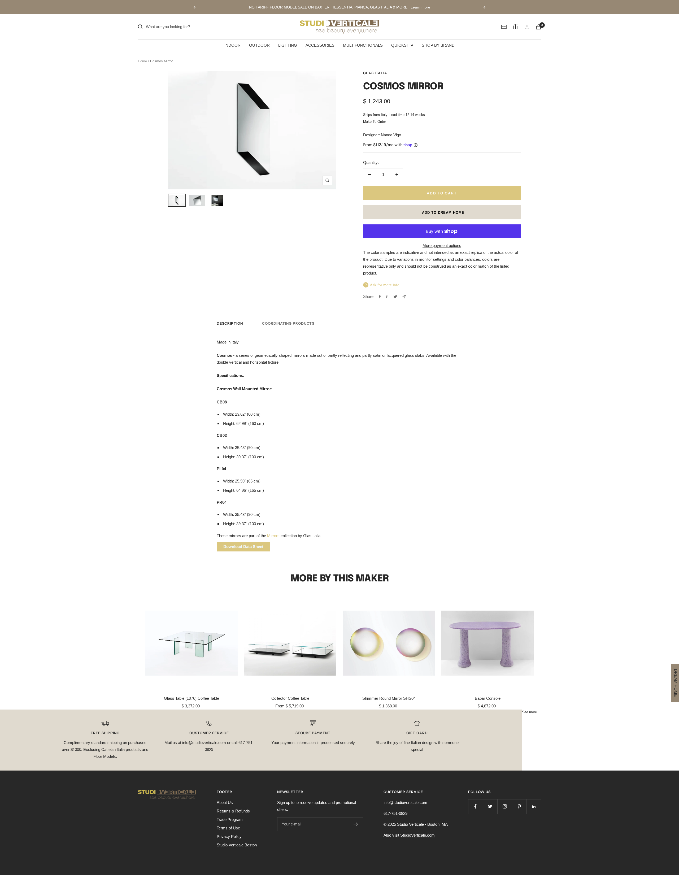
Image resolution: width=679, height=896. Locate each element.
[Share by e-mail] (404, 296)
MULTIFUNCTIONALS (363, 45)
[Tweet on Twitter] (395, 296)
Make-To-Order (374, 122)
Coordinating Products (288, 323)
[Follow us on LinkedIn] (533, 806)
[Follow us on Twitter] (490, 806)
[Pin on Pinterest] (387, 296)
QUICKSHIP (402, 45)
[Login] (527, 27)
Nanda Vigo (391, 135)
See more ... (531, 712)
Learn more (420, 7)
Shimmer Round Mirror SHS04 (389, 698)
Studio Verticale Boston (237, 845)
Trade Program (230, 819)
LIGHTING (287, 45)
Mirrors (273, 535)
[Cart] (538, 26)
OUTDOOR (259, 45)
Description (230, 323)
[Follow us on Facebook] (475, 806)
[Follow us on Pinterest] (519, 806)
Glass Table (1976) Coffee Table (191, 698)
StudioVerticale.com (417, 835)
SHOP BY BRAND (438, 45)
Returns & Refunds (233, 811)
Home (142, 61)
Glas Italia (375, 73)
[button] (442, 212)
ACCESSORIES (320, 45)
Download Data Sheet (243, 546)
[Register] (356, 824)
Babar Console (487, 698)
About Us (225, 802)
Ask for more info (384, 285)
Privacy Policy (229, 836)
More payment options (442, 245)
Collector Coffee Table (290, 698)
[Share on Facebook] (380, 296)
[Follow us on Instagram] (504, 806)
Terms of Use (228, 828)
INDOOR (232, 45)
